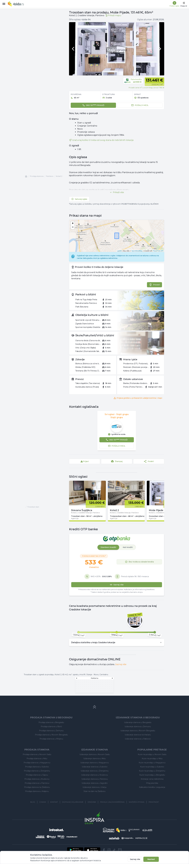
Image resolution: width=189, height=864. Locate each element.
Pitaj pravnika (152, 783)
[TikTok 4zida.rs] (114, 849)
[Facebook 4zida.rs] (103, 849)
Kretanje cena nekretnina (152, 779)
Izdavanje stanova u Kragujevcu (94, 762)
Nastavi (151, 859)
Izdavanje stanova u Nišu (94, 758)
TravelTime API (158, 251)
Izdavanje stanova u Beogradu (137, 722)
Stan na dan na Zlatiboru (94, 791)
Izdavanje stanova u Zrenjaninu (95, 771)
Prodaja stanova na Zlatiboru (37, 787)
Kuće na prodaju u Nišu (152, 758)
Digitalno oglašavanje (72, 802)
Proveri (156, 285)
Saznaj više (120, 664)
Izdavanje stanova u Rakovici (138, 739)
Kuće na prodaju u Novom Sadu (152, 754)
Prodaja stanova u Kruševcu (36, 779)
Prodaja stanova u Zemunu (51, 730)
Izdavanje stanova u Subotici (94, 767)
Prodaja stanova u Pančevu (37, 783)
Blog (32, 802)
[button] (73, 223)
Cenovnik (92, 802)
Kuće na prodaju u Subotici (152, 767)
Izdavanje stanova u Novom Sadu (94, 754)
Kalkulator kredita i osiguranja (152, 787)
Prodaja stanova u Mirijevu (51, 739)
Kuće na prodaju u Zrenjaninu (152, 771)
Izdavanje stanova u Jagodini (94, 783)
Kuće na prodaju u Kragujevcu (152, 762)
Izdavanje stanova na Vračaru (138, 735)
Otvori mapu (116, 241)
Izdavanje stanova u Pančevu (94, 779)
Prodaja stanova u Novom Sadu (37, 754)
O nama (42, 802)
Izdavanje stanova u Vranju (94, 787)
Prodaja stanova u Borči (51, 726)
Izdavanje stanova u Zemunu (138, 726)
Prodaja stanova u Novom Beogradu (51, 735)
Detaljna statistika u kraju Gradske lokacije (93, 642)
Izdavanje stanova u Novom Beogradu (137, 730)
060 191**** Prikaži (95, 105)
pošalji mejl (141, 105)
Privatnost (154, 802)
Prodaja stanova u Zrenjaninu (37, 771)
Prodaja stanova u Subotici (37, 767)
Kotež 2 (59, 176)
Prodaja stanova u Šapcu (37, 775)
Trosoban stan (33, 507)
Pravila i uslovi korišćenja (112, 802)
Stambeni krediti (108, 547)
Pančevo (49, 176)
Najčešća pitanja (136, 802)
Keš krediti (128, 547)
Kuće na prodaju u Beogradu (152, 775)
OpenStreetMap (136, 251)
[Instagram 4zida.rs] (109, 849)
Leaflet (119, 251)
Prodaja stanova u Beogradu (51, 722)
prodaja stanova (36, 176)
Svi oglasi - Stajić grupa (117, 414)
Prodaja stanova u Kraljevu (37, 791)
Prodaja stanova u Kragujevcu (37, 762)
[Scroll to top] (94, 707)
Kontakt (54, 802)
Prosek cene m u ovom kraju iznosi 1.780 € (146, 87)
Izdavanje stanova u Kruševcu (94, 775)
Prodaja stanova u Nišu (37, 758)
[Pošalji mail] (120, 850)
